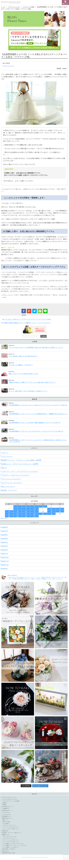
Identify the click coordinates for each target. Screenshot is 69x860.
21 (9, 514)
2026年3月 (4, 546)
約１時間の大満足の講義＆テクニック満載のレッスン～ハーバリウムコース (25, 323)
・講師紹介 (4, 804)
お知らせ (4, 468)
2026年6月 (4, 535)
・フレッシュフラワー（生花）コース (10, 829)
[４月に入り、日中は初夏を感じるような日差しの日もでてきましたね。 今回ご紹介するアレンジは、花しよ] (17, 665)
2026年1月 (4, 553)
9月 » (6, 518)
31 (34, 516)
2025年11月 (5, 561)
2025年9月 (4, 569)
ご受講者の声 (5, 808)
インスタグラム (6, 812)
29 (17, 516)
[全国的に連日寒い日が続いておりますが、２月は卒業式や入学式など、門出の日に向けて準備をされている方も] (17, 699)
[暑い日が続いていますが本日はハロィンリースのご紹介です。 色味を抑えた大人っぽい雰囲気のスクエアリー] (17, 598)
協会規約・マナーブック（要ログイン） (12, 832)
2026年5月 (4, 538)
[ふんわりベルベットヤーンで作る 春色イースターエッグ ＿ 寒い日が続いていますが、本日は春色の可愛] (17, 732)
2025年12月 (5, 557)
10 (34, 509)
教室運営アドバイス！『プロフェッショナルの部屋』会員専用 (21, 460)
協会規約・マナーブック (9, 490)
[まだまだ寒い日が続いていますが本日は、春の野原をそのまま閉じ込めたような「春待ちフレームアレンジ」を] (51, 699)
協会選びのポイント (7, 810)
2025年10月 (5, 565)
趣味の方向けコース (7, 818)
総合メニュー (65, 3)
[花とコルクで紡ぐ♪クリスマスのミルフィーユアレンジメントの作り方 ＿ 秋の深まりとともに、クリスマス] (51, 766)
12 (51, 509)
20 (60, 511)
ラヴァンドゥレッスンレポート (11, 479)
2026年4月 (4, 542)
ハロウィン (4, 453)
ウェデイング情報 (28, 7)
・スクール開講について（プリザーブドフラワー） (13, 843)
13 (60, 509)
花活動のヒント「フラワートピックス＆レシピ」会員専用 (19, 464)
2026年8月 (4, 527)
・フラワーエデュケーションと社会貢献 (10, 801)
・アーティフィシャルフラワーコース (10, 827)
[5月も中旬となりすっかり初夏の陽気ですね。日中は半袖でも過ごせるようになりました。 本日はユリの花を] (51, 631)
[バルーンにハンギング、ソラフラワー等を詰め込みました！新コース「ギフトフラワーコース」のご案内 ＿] (17, 766)
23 (26, 514)
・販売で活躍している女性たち (8, 849)
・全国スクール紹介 (6, 821)
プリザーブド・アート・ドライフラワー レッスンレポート (20, 471)
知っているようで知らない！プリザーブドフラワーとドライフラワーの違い (27, 319)
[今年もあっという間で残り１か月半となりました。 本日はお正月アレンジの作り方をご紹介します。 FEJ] (51, 732)
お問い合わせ (5, 851)
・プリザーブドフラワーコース (8, 825)
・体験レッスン (5, 820)
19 (51, 511)
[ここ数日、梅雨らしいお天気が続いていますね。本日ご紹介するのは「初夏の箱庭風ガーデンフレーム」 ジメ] (17, 631)
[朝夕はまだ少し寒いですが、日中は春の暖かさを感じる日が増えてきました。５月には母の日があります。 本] (51, 665)
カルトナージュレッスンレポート (11, 483)
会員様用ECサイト (6, 816)
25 (43, 514)
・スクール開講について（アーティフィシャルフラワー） (14, 845)
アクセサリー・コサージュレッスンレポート (15, 475)
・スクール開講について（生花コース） (10, 847)
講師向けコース (6, 834)
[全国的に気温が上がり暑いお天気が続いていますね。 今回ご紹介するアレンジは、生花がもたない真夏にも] (51, 598)
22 (17, 514)
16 (26, 511)
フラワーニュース (14, 7)
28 (9, 516)
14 (9, 511)
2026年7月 (4, 531)
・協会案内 (4, 802)
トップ (3, 7)
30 (26, 516)
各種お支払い (5, 830)
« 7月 (1, 518)
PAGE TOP (34, 794)
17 (34, 511)
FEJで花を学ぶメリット (8, 806)
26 (51, 514)
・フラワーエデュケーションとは (9, 836)
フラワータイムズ (6, 814)
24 (34, 514)
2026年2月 (4, 550)
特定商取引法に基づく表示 (8, 852)
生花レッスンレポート (8, 486)
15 (17, 511)
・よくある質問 (5, 823)
